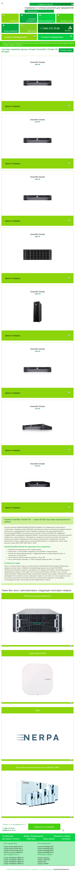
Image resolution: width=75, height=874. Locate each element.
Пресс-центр (48, 838)
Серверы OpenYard (44, 860)
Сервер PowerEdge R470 (46, 847)
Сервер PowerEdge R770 (46, 852)
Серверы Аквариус (44, 858)
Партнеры (31, 838)
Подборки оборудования (46, 21)
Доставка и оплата (66, 21)
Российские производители (31, 20)
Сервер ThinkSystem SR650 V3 (14, 863)
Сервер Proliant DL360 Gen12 (13, 848)
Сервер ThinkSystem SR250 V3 (14, 862)
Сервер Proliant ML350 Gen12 (13, 847)
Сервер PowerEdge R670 (46, 850)
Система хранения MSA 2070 (13, 852)
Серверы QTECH (43, 863)
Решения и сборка (62, 835)
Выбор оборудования (11, 31)
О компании (14, 21)
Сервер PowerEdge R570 (46, 848)
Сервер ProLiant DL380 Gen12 (13, 850)
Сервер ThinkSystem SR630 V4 (14, 858)
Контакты (68, 30)
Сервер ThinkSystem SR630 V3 (14, 860)
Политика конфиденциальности (61, 869)
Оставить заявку (66, 50)
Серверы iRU (42, 862)
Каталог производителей (15, 37)
